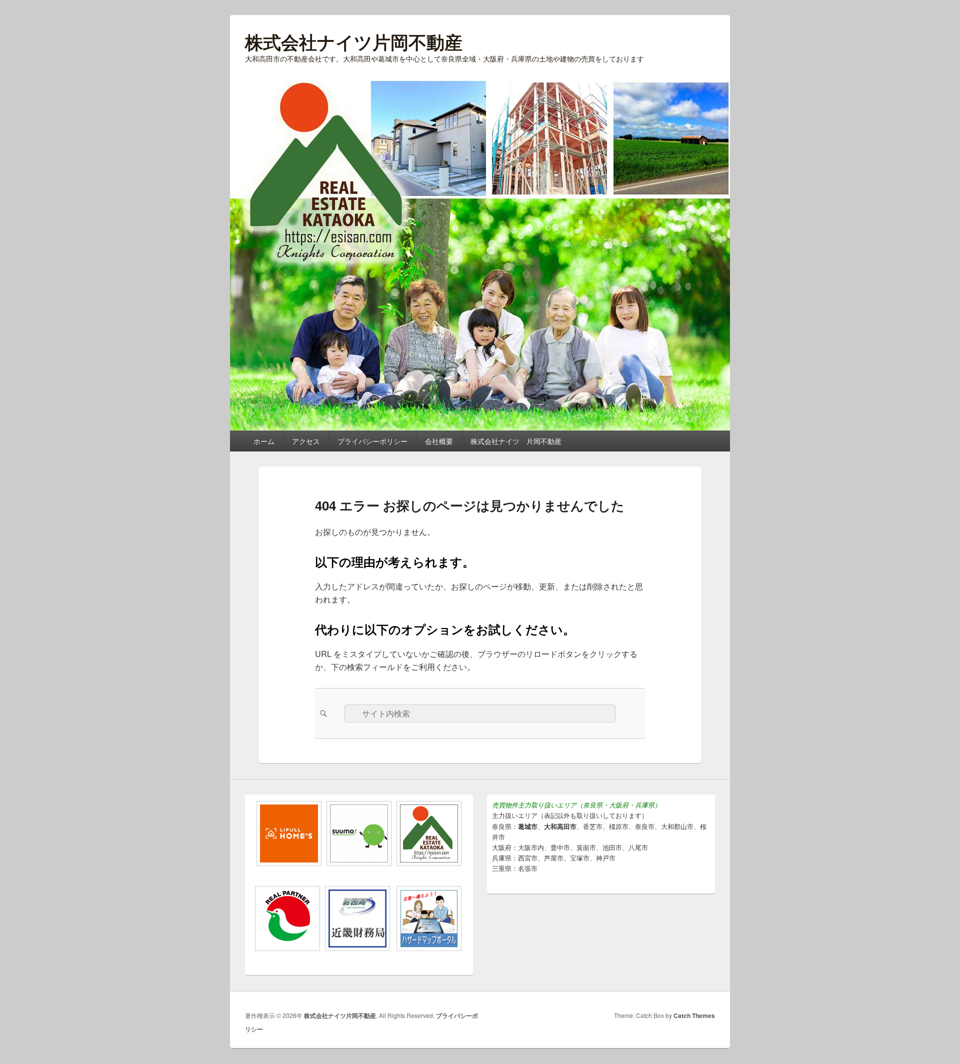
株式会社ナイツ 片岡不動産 (516, 441)
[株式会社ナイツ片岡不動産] (480, 427)
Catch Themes (694, 1015)
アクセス (306, 441)
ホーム (264, 441)
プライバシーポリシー (373, 441)
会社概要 (439, 441)
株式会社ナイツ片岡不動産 (353, 41)
